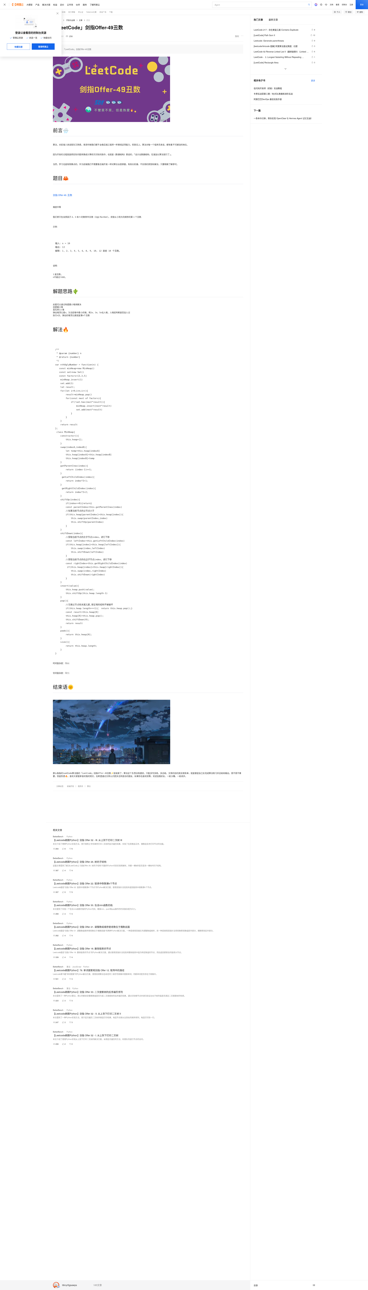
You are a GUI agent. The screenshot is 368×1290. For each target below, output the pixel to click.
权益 (55, 4)
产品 (37, 4)
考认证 (80, 12)
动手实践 (62, 12)
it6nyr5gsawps (69, 1285)
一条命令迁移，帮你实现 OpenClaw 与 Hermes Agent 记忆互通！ (283, 118)
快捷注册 (19, 46)
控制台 (344, 4)
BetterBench (58, 836)
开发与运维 (70, 20)
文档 (331, 4)
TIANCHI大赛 (91, 12)
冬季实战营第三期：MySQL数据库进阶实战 (273, 93)
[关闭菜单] (4, 4)
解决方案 (46, 4)
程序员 (80, 786)
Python (69, 836)
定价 (62, 4)
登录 (362, 4)
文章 (80, 20)
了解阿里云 (95, 4)
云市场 (70, 4)
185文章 (97, 1285)
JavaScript (76, 966)
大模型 (29, 4)
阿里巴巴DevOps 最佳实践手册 (268, 99)
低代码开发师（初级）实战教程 (268, 88)
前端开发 (70, 786)
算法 (89, 786)
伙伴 (78, 4)
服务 (85, 4)
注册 (351, 4)
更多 (313, 80)
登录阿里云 (43, 46)
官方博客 (71, 12)
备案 (337, 4)
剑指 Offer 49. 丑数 (62, 195)
